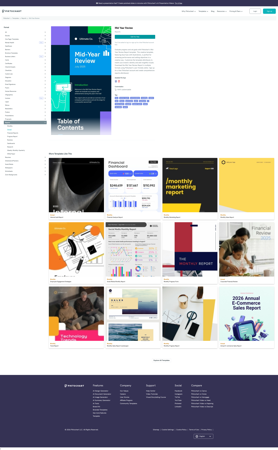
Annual (9, 129)
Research (10, 147)
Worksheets (9, 171)
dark (116, 101)
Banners (7, 49)
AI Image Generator (100, 397)
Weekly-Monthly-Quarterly (16, 150)
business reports (124, 98)
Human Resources (10, 91)
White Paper (11, 154)
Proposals (8, 119)
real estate (118, 107)
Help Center (150, 391)
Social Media (9, 164)
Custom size (9, 74)
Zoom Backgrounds (11, 175)
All (6, 32)
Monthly (9, 126)
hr (148, 101)
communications (135, 98)
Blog (212, 11)
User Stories (124, 397)
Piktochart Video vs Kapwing (202, 403)
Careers (123, 394)
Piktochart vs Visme (198, 394)
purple (145, 104)
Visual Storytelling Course (156, 397)
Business (10, 140)
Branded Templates (100, 410)
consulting (144, 98)
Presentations (9, 115)
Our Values (124, 391)
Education (8, 81)
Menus (7, 105)
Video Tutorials (152, 394)
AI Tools (96, 403)
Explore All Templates (162, 360)
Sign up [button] (269, 11)
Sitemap (156, 429)
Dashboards (11, 143)
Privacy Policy (206, 429)
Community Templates (128, 403)
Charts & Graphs (10, 67)
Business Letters (10, 56)
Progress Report (12, 136)
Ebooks (7, 35)
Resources (221, 11)
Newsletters (8, 108)
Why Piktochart (188, 11)
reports (125, 107)
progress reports (137, 104)
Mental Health (9, 42)
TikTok (177, 397)
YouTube (178, 400)
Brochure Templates (11, 53)
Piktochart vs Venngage (200, 397)
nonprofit (128, 104)
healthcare (142, 101)
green (135, 101)
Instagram (178, 394)
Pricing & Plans (235, 11)
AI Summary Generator (101, 400)
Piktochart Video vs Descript (202, 406)
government (129, 101)
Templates (202, 11)
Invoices (7, 98)
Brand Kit (96, 406)
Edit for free (135, 37)
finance (122, 101)
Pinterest (178, 403)
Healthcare (8, 46)
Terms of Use (194, 429)
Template (96, 416)
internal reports (119, 104)
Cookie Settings (168, 429)
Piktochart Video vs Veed (200, 400)
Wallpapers (9, 168)
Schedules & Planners (11, 161)
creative (151, 98)
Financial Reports (12, 133)
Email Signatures (10, 84)
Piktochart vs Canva (199, 391)
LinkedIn (178, 406)
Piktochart (6, 18)
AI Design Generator (100, 391)
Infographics (9, 95)
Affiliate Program (126, 400)
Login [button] (255, 11)
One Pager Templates (12, 39)
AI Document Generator (102, 394)
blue (116, 98)
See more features (99, 413)
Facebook (178, 391)
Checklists (8, 70)
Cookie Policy (181, 429)
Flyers (7, 88)
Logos (7, 102)
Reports (24, 18)
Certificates (8, 63)
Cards (7, 60)
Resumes (8, 157)
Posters (7, 112)
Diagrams (8, 77)
